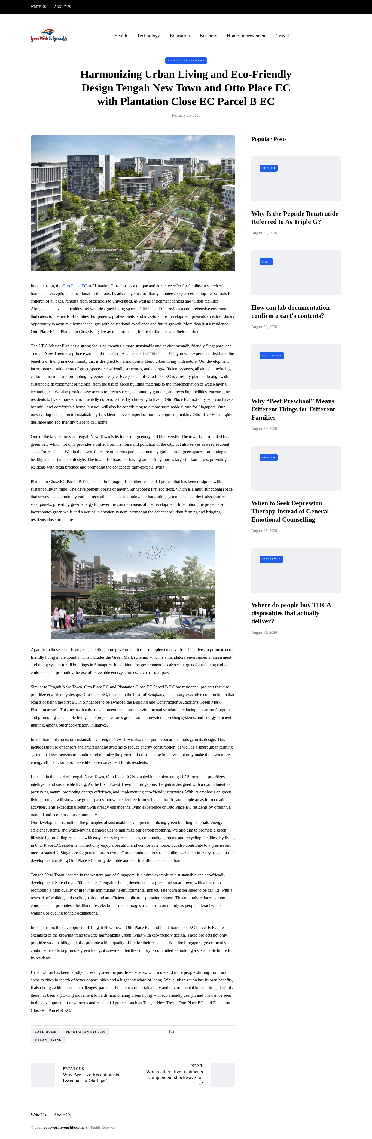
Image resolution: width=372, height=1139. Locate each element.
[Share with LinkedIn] (211, 1031)
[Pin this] (218, 1031)
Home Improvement (247, 35)
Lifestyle (271, 559)
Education (180, 35)
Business (208, 35)
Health (120, 35)
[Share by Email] (231, 1031)
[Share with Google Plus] (204, 1031)
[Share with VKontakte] (224, 1031)
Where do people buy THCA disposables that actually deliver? (291, 613)
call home (46, 1031)
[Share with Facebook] (190, 1031)
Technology (148, 35)
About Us (62, 7)
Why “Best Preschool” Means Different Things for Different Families (293, 409)
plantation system (85, 1031)
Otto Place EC (74, 286)
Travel (282, 35)
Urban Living (48, 1039)
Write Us (38, 7)
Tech (266, 261)
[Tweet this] (197, 1031)
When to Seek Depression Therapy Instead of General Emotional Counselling (290, 511)
